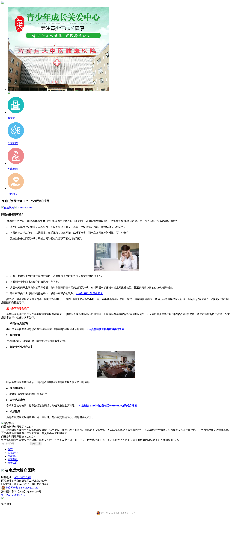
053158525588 (24, 207)
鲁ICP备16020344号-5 (13, 495)
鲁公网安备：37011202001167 (22, 487)
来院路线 (13, 459)
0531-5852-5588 (22, 477)
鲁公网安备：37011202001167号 (118, 513)
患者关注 (13, 462)
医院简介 (13, 452)
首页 (10, 449)
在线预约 (9, 207)
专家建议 (13, 456)
